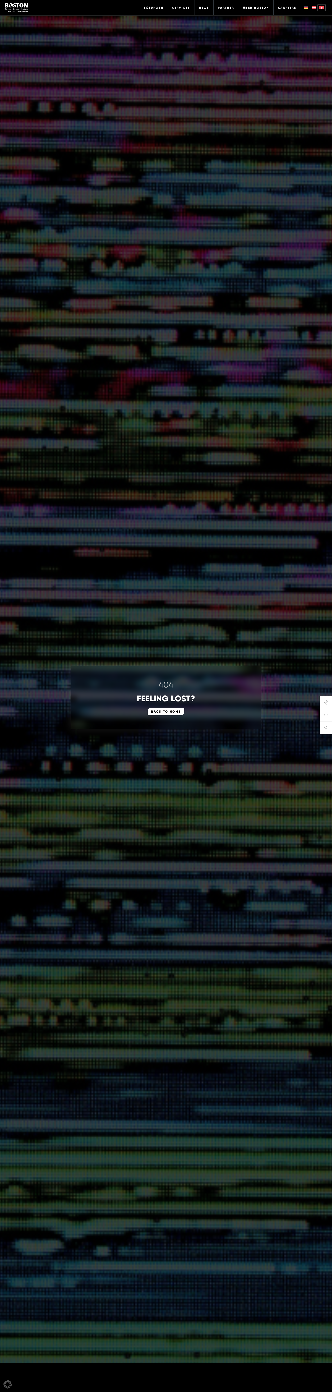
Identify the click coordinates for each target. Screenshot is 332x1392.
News (204, 8)
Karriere (287, 8)
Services (181, 8)
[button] (7, 1384)
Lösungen (153, 8)
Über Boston (256, 8)
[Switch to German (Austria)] (314, 8)
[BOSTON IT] (16, 7)
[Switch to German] (306, 8)
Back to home (166, 711)
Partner (226, 8)
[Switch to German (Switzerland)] (321, 8)
